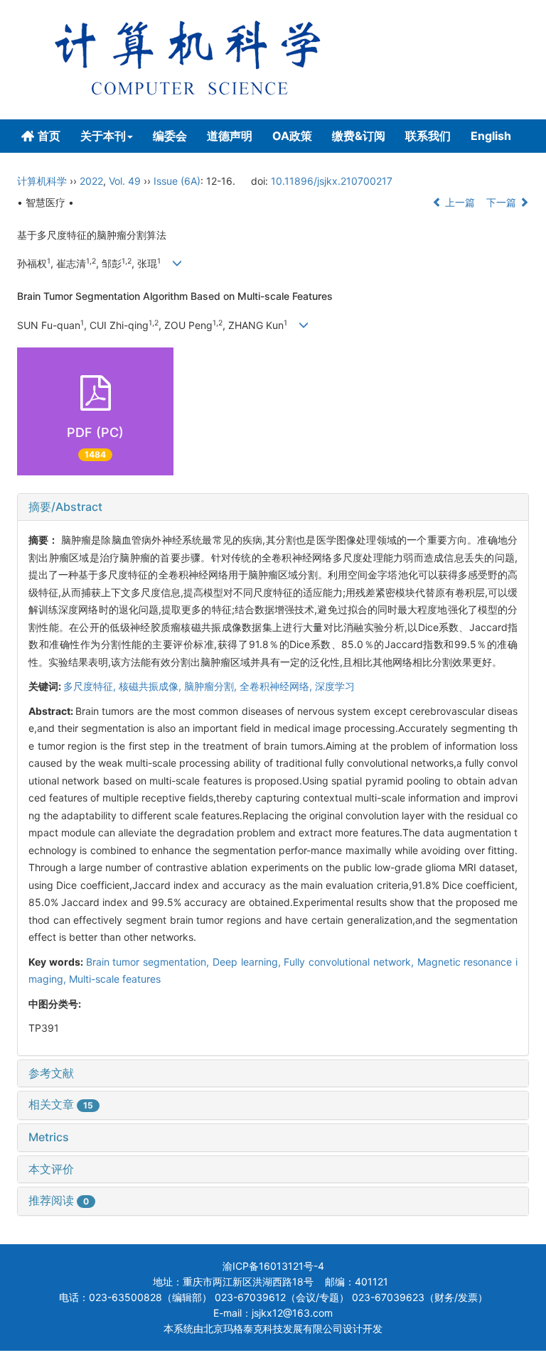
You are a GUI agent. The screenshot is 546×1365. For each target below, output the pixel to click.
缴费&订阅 (358, 136)
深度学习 (335, 686)
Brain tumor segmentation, (149, 962)
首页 (49, 136)
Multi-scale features (115, 979)
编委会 (170, 136)
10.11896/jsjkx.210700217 (331, 181)
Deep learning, (248, 962)
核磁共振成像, (151, 686)
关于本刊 (103, 136)
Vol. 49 (125, 181)
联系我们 (428, 136)
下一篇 (502, 202)
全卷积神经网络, (277, 686)
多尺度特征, (91, 686)
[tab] (273, 507)
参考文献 (51, 1073)
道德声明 (229, 136)
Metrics (48, 1137)
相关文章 (60, 1104)
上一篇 (458, 202)
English (491, 136)
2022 (91, 181)
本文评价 (51, 1169)
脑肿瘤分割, (212, 686)
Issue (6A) (177, 181)
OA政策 (292, 136)
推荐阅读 (58, 1200)
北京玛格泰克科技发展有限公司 (273, 1328)
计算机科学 (42, 181)
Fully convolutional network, (350, 962)
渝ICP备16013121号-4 (273, 1266)
